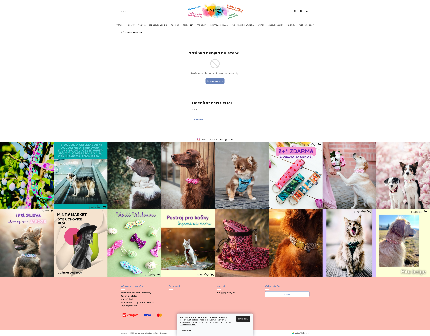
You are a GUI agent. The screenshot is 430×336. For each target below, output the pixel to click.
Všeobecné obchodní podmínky (136, 292)
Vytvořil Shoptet (302, 333)
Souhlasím (243, 319)
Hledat (287, 294)
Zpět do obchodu (215, 81)
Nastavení (187, 330)
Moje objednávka (129, 305)
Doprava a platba (129, 296)
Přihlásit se (198, 119)
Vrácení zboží (127, 299)
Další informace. (188, 325)
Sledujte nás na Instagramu (217, 139)
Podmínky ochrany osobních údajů (137, 302)
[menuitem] (120, 25)
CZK (122, 11)
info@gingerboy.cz (226, 292)
